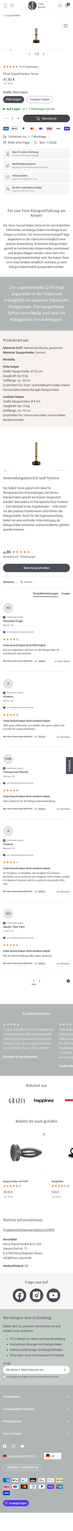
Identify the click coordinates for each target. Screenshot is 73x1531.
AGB (26, 1377)
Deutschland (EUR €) (21, 1456)
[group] (36, 552)
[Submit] (64, 1370)
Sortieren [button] (9, 582)
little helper (13, 99)
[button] (66, 5)
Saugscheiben (13, 15)
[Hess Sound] (36, 5)
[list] (36, 40)
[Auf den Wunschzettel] (65, 26)
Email (6, 1363)
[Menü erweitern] (5, 5)
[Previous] (30, 54)
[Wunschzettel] (12, 5)
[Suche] (60, 5)
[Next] (43, 54)
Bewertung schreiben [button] (37, 568)
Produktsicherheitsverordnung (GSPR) (29, 1230)
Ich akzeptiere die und (33, 1377)
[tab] (45, 594)
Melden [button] (41, 661)
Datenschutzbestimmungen (45, 1377)
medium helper (40, 99)
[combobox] (52, 1456)
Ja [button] (35, 661)
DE (53, 1456)
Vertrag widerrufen (22, 1467)
